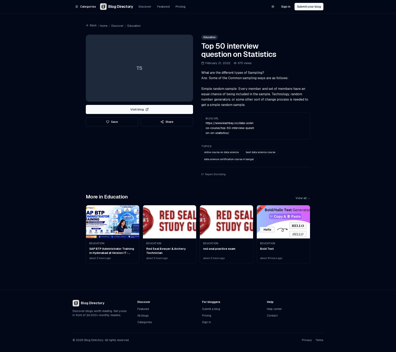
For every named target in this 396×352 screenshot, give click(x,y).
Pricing (180, 6)
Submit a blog (211, 309)
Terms (319, 340)
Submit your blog (309, 6)
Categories (144, 322)
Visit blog (137, 109)
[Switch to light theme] (273, 6)
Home (103, 26)
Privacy (307, 340)
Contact (272, 315)
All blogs (143, 315)
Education (134, 26)
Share (169, 122)
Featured (163, 6)
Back (93, 25)
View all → (303, 198)
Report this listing (215, 174)
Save (114, 122)
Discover (145, 6)
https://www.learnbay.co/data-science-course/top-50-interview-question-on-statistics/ (230, 128)
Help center (274, 309)
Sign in (285, 6)
